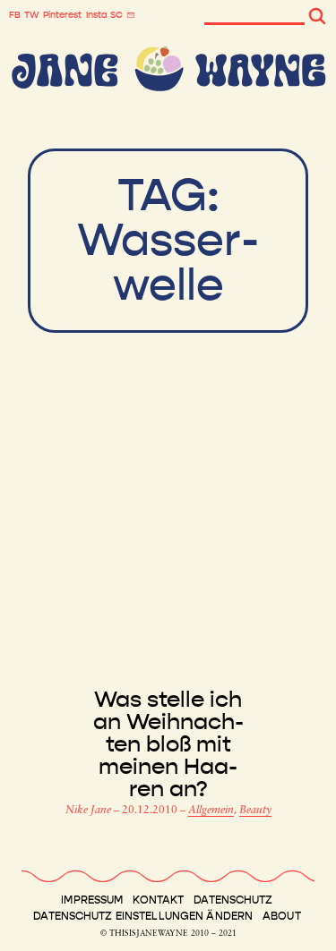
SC (116, 15)
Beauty (255, 810)
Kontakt (158, 900)
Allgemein (211, 810)
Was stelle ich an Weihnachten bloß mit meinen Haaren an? (168, 745)
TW (31, 15)
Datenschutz (233, 900)
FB (15, 15)
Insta (96, 15)
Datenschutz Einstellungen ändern (143, 916)
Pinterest (62, 15)
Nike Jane (89, 810)
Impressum (92, 900)
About (282, 916)
